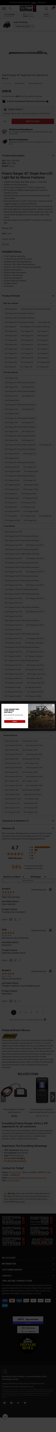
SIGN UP (15, 721)
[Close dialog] (53, 705)
